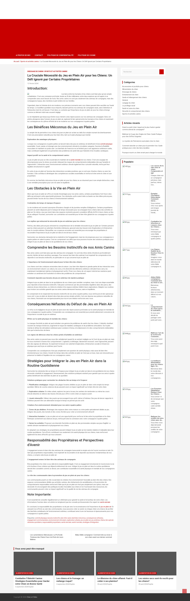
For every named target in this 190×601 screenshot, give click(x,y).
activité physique (106, 144)
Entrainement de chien (130, 95)
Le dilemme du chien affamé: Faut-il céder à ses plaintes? (114, 579)
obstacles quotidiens (34, 522)
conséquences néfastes (94, 518)
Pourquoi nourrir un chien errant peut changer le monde (142, 153)
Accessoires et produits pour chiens (135, 86)
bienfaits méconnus (79, 518)
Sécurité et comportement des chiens (136, 111)
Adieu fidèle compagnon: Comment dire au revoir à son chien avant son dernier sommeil (93, 536)
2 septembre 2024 (62, 584)
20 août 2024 (143, 584)
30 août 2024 (102, 584)
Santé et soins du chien (130, 108)
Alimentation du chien (130, 89)
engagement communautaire (37, 520)
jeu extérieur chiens (98, 520)
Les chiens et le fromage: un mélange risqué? (70, 579)
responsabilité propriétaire (51, 522)
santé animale (105, 502)
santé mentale (75, 160)
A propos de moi (23, 55)
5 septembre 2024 (21, 587)
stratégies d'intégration (91, 522)
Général (125, 100)
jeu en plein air (106, 507)
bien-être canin (66, 518)
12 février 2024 (32, 83)
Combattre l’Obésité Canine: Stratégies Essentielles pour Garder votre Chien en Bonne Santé (32, 581)
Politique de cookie (86, 55)
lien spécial (109, 520)
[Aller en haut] (184, 591)
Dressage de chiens (35, 71)
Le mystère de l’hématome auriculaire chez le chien (140, 141)
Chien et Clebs (28, 7)
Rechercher (161, 71)
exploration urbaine (73, 520)
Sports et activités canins (55, 71)
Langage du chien (128, 103)
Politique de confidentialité (60, 55)
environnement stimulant (57, 520)
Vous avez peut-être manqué (29, 548)
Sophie (31, 587)
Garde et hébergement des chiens (134, 97)
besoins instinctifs (54, 518)
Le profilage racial (128, 106)
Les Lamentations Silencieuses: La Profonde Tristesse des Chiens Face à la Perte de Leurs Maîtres (46, 537)
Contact (39, 55)
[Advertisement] (95, 35)
